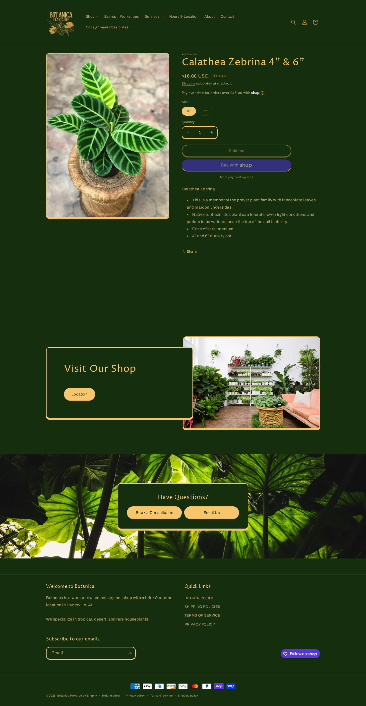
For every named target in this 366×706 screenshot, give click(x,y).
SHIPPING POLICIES (202, 607)
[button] (92, 16)
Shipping (188, 83)
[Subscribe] (129, 653)
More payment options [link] (236, 177)
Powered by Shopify (83, 695)
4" (191, 112)
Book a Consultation (154, 512)
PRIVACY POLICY (199, 624)
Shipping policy (188, 695)
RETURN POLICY (199, 598)
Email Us (211, 512)
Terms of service (161, 695)
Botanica (63, 695)
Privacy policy (135, 695)
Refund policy (111, 695)
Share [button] (192, 251)
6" (207, 112)
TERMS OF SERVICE (202, 616)
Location (79, 394)
